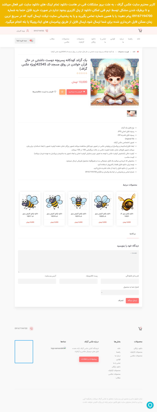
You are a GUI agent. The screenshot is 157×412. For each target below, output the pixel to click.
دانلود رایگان (93, 41)
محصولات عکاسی (65, 41)
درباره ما (122, 41)
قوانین (112, 39)
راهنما (130, 39)
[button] (25, 41)
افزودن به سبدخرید (76, 91)
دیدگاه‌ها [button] (133, 234)
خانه (138, 39)
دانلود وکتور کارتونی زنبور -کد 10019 (78, 215)
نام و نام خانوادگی (132, 276)
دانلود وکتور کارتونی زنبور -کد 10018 (54, 215)
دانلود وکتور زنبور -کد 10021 (126, 215)
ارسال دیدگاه (132, 300)
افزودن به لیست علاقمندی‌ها (43, 91)
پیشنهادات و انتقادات (89, 359)
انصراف (120, 300)
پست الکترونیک (91, 276)
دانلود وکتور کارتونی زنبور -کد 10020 (102, 215)
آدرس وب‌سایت (50, 276)
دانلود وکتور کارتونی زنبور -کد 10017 (30, 215)
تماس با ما (103, 41)
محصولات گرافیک (80, 41)
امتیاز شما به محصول (131, 287)
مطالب (52, 39)
